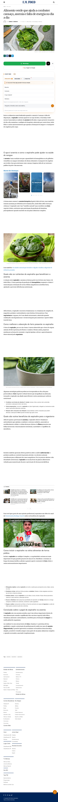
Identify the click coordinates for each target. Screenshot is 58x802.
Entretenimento (19, 672)
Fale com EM (6, 687)
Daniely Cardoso (13, 21)
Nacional (5, 679)
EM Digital (6, 685)
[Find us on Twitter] (5, 795)
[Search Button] (53, 2)
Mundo (5, 712)
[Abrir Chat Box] (55, 792)
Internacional (6, 676)
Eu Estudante (7, 719)
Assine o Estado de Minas (9, 689)
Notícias (40, 21)
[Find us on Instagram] (7, 795)
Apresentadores (7, 778)
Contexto (7, 91)
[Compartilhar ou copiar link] (52, 63)
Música (17, 681)
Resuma (7, 87)
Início (5, 6)
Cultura (5, 681)
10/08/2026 (13, 496)
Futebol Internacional (19, 714)
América (17, 703)
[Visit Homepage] (29, 2)
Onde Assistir (18, 719)
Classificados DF (7, 737)
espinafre (20, 656)
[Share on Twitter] (10, 56)
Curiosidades (35, 21)
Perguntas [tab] (8, 78)
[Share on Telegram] (12, 56)
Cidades (14, 735)
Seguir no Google (30, 67)
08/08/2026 (40, 494)
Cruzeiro (17, 708)
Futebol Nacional (19, 712)
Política (5, 672)
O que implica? (8, 95)
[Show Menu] (4, 2)
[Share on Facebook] (7, 56)
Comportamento (19, 685)
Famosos (18, 674)
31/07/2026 (40, 503)
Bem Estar (9, 6)
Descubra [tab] (18, 78)
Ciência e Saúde (7, 716)
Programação (7, 780)
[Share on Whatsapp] (5, 56)
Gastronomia (19, 687)
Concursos (6, 721)
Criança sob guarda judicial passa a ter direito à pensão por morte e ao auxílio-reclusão (45, 500)
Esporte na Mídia (19, 716)
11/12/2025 (22, 21)
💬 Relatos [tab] (27, 78)
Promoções (18, 692)
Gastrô (13, 753)
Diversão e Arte (7, 714)
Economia (6, 674)
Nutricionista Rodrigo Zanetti (14, 516)
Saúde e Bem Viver (8, 683)
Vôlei (16, 710)
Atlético (16, 706)
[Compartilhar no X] (48, 63)
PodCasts (6, 782)
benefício (14, 656)
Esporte (13, 737)
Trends (17, 683)
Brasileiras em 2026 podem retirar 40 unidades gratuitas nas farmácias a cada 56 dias (45, 491)
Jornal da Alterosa (8, 764)
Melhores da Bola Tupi (9, 784)
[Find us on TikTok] (11, 795)
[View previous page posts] (28, 509)
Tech (17, 689)
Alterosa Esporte (7, 766)
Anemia (8, 656)
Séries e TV (18, 676)
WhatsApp (26, 63)
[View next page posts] (30, 509)
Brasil (5, 708)
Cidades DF (6, 703)
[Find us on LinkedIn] (9, 795)
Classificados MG (7, 735)
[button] (31, 195)
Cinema (17, 679)
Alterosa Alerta (7, 761)
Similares (7, 99)
